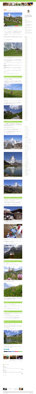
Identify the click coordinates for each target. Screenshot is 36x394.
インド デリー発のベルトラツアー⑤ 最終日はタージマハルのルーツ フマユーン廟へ (28, 22)
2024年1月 (28, 70)
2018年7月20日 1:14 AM (5, 367)
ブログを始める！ (27, 173)
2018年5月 (28, 105)
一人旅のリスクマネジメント (28, 169)
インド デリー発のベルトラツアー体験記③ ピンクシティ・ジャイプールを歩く (28, 28)
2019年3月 (28, 93)
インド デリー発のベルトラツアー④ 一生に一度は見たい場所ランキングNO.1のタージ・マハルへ (28, 25)
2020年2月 (28, 86)
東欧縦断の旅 (26, 137)
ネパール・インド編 (27, 134)
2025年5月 (28, 54)
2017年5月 (28, 120)
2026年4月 (28, 42)
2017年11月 (28, 113)
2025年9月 (28, 50)
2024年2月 (28, 69)
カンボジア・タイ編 (27, 138)
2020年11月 (28, 81)
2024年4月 (28, 66)
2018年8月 (28, 101)
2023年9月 (28, 73)
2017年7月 (28, 117)
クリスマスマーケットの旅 (27, 142)
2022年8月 (28, 78)
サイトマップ (4, 393)
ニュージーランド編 (27, 130)
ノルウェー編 (26, 141)
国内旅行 (26, 165)
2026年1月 (28, 46)
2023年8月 (28, 74)
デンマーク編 (26, 145)
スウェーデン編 (26, 149)
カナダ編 (26, 161)
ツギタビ (4, 0)
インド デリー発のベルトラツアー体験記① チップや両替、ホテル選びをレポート (28, 33)
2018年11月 (28, 97)
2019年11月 (28, 89)
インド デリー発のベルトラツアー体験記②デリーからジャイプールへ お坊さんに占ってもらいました (28, 30)
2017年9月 (28, 116)
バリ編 (26, 157)
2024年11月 (28, 62)
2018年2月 (28, 109)
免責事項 (6, 393)
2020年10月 (28, 82)
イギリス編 (26, 153)
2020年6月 (28, 85)
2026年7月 (28, 38)
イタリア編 (26, 133)
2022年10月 (28, 77)
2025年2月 (28, 58)
